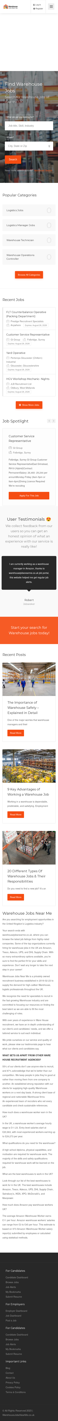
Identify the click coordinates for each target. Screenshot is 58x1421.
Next (54, 421)
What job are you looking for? (20, 116)
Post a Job (11, 1320)
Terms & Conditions (16, 1392)
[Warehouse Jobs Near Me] (10, 4)
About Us (10, 1377)
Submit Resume (14, 1296)
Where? (10, 137)
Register (39, 8)
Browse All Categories (29, 274)
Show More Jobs (30, 405)
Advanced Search (43, 170)
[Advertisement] (29, 42)
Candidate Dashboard (17, 1277)
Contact (10, 1372)
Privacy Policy (13, 1382)
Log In (38, 4)
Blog (8, 1368)
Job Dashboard (13, 1315)
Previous (49, 421)
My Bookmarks (13, 1291)
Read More (15, 733)
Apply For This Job (29, 495)
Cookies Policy (13, 1387)
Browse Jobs (12, 1282)
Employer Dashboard (16, 1310)
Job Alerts (11, 1287)
